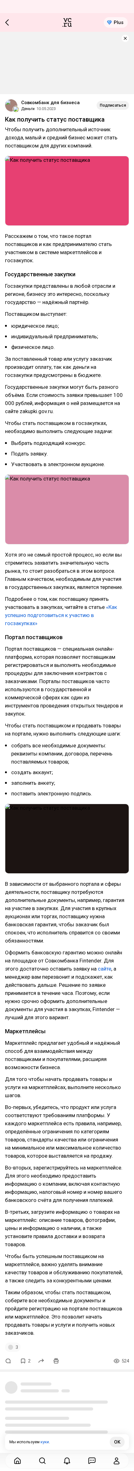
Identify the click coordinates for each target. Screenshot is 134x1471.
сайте (104, 969)
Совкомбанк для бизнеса (50, 102)
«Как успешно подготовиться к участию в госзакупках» (61, 615)
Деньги (28, 108)
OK (117, 1442)
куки (45, 1442)
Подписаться (113, 105)
